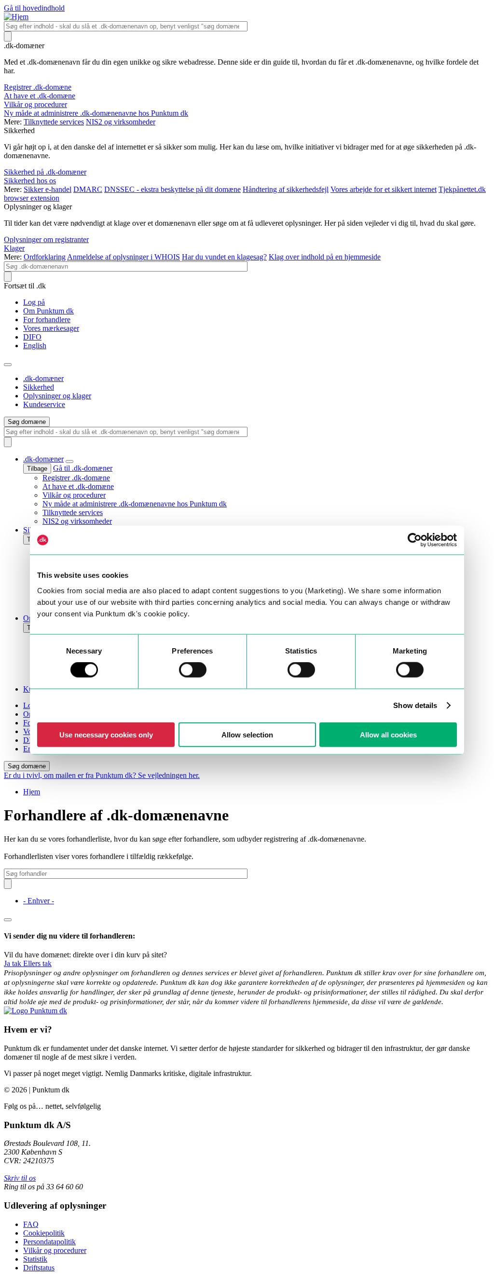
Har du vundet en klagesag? (224, 257)
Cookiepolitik (44, 1233)
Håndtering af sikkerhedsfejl (286, 189)
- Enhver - (38, 901)
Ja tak (13, 963)
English (34, 345)
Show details (415, 705)
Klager (14, 248)
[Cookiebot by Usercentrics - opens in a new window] (414, 540)
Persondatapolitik (49, 1242)
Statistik (35, 1259)
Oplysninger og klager (57, 396)
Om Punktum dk (48, 311)
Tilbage (37, 468)
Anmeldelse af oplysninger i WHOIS (123, 257)
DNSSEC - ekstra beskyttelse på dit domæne (172, 189)
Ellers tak (37, 963)
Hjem (31, 792)
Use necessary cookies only (106, 734)
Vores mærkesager (51, 328)
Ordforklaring (45, 257)
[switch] (192, 670)
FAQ (31, 1224)
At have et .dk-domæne (39, 96)
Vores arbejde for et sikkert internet (383, 189)
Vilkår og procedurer (35, 104)
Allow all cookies (388, 734)
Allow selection (247, 734)
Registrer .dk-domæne (37, 87)
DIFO (32, 337)
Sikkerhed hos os (30, 181)
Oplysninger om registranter (46, 239)
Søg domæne (27, 421)
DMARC (87, 189)
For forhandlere (46, 319)
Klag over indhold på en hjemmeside (325, 257)
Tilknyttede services (54, 122)
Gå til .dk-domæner (82, 468)
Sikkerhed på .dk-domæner (45, 172)
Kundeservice (44, 404)
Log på (34, 302)
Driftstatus (39, 1268)
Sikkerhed (38, 387)
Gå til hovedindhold (34, 8)
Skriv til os (20, 1178)
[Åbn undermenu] (69, 461)
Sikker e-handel (47, 189)
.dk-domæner (43, 378)
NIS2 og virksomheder (120, 122)
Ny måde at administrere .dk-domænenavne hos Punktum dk (96, 113)
